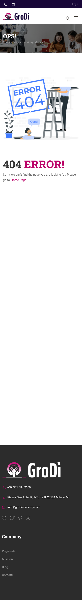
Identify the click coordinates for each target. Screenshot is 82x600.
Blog (5, 567)
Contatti (7, 575)
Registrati (8, 551)
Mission (7, 559)
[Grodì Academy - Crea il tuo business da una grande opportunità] (16, 16)
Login (75, 4)
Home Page (18, 180)
